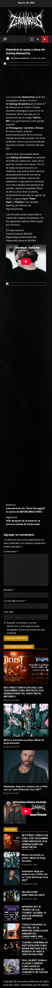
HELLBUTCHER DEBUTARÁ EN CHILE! (11, 895)
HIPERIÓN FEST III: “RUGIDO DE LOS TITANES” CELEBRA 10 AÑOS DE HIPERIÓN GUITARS (11, 913)
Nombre (9, 589)
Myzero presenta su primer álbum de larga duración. (26, 720)
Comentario (11, 551)
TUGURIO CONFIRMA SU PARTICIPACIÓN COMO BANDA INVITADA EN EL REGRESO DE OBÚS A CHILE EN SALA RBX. (11, 949)
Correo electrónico (15, 600)
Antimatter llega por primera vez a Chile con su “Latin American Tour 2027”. (26, 766)
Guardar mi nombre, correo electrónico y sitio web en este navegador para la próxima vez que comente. (26, 628)
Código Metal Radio (44, 39)
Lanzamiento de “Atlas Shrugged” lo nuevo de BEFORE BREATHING (25, 508)
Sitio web (8, 611)
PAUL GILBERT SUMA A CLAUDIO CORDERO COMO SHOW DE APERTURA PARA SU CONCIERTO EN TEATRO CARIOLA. (11, 967)
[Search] (38, 39)
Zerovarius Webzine (19, 58)
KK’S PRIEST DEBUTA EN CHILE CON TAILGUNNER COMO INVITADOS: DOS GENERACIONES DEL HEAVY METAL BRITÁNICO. (26, 667)
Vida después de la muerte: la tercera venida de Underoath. (23, 521)
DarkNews (26, 984)
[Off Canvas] (5, 39)
